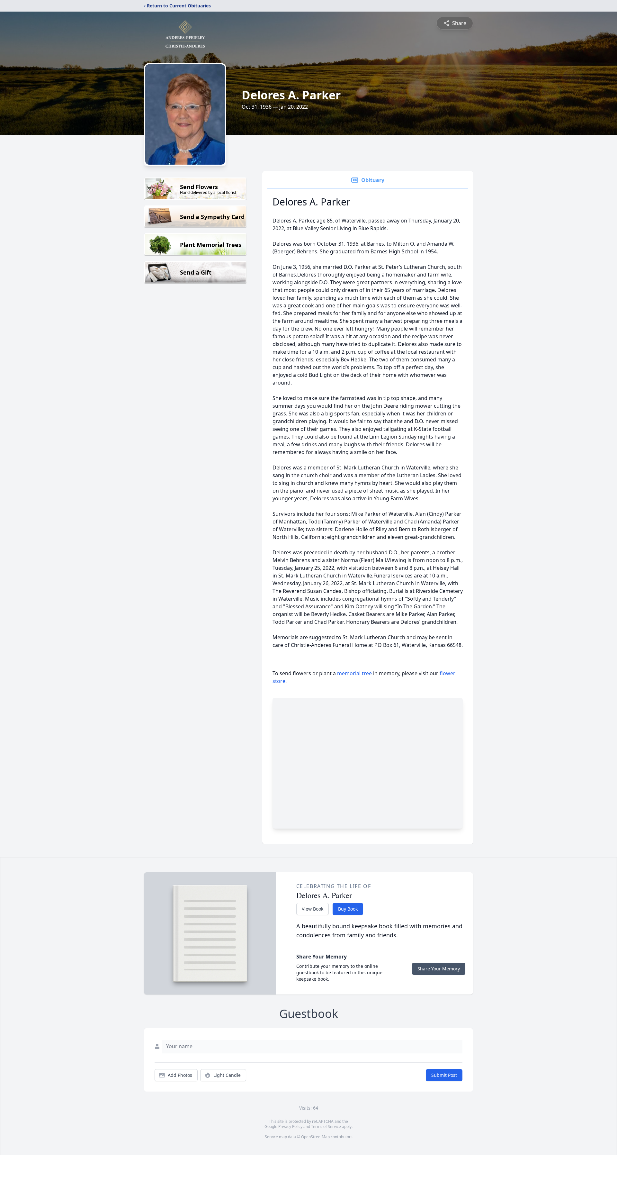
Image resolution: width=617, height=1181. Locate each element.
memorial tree (354, 673)
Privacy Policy (290, 1126)
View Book (312, 909)
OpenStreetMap (315, 1137)
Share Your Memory (438, 969)
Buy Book (348, 909)
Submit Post (444, 1075)
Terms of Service (326, 1126)
